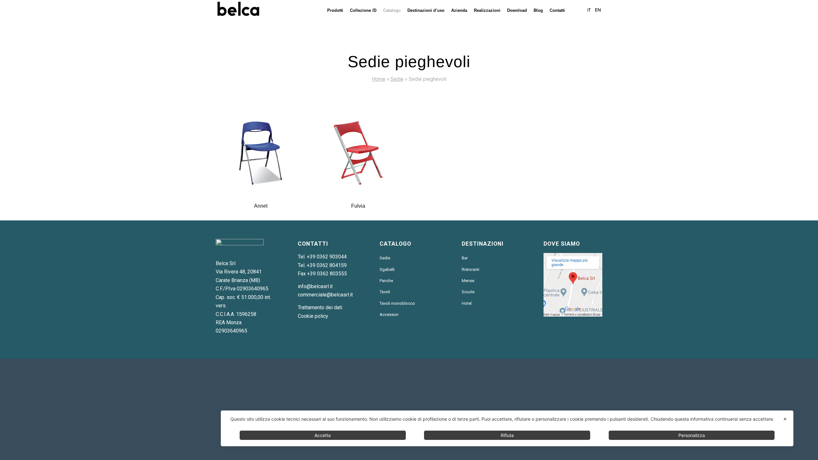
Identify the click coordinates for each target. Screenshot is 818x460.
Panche (386, 280)
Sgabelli (387, 269)
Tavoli (385, 291)
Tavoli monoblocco (397, 303)
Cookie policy (313, 316)
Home (378, 79)
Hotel (467, 303)
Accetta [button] (322, 435)
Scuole (468, 291)
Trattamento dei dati (320, 307)
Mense (468, 280)
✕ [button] (785, 419)
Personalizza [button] (691, 435)
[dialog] (507, 428)
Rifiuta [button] (507, 435)
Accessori (389, 314)
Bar (465, 258)
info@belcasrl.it (315, 286)
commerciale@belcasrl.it (325, 295)
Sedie (397, 79)
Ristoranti (470, 269)
